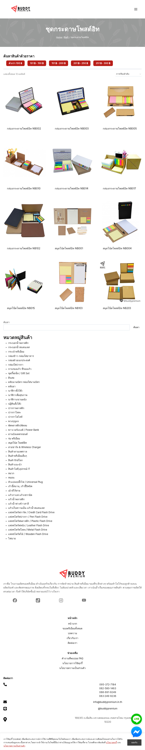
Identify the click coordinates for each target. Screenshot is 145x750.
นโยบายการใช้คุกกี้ (72, 663)
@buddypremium (107, 708)
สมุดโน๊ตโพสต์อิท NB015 (21, 308)
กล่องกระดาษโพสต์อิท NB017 (119, 188)
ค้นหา (6, 322)
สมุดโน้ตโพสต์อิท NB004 (117, 248)
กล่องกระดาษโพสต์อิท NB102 (23, 248)
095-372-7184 (107, 684)
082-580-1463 (107, 688)
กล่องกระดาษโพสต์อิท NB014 (71, 188)
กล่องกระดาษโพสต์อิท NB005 (120, 128)
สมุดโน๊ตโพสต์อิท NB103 (69, 308)
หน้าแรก (72, 623)
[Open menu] (137, 9)
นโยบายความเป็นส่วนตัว (14, 746)
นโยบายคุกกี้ (111, 742)
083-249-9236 (107, 696)
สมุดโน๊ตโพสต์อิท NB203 (117, 308)
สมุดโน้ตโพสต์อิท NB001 (69, 248)
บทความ (72, 633)
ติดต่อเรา (72, 643)
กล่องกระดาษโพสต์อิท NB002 (24, 128)
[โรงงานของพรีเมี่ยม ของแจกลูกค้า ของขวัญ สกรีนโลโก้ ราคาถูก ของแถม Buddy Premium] (20, 9)
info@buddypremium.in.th (107, 702)
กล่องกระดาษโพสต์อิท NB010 (23, 188)
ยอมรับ (134, 742)
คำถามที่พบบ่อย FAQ (72, 658)
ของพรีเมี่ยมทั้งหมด (72, 628)
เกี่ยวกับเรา (72, 638)
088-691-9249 (107, 692)
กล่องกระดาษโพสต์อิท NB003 (72, 128)
